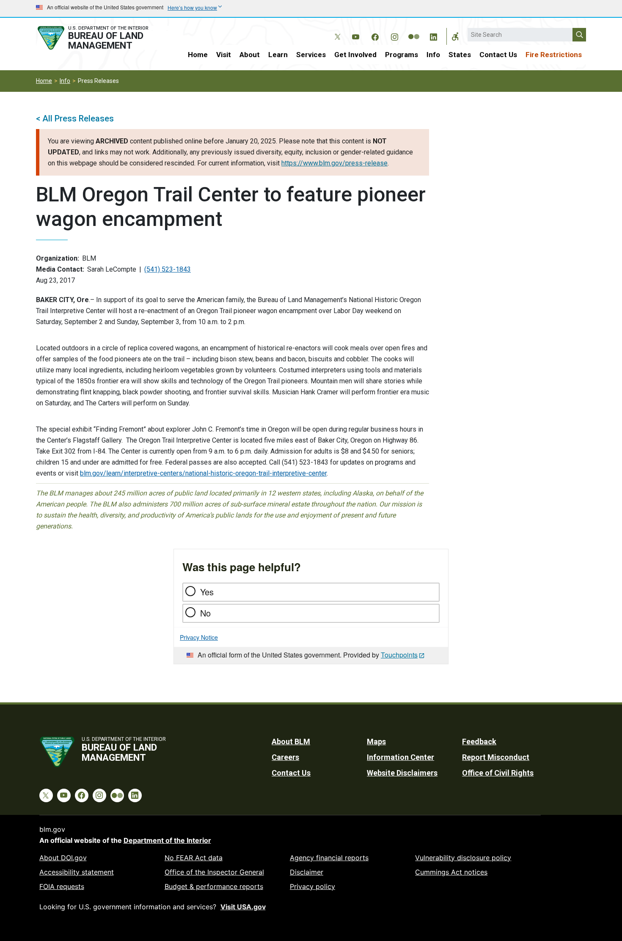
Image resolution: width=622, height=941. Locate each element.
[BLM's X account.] (336, 30)
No (205, 613)
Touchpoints (399, 655)
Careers (285, 757)
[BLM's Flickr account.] (414, 30)
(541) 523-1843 (167, 269)
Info (433, 54)
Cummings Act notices (451, 872)
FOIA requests (61, 886)
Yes (207, 592)
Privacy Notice (199, 637)
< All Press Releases (75, 118)
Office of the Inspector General (214, 872)
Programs (401, 54)
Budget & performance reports (214, 886)
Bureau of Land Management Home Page (102, 38)
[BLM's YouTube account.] (355, 35)
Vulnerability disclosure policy (463, 857)
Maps (376, 741)
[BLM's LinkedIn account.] (433, 35)
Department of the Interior (167, 840)
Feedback (479, 741)
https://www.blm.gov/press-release (334, 163)
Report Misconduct (495, 757)
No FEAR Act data (194, 857)
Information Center (400, 757)
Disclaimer (306, 872)
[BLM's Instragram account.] (394, 35)
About (249, 54)
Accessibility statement (76, 872)
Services (311, 54)
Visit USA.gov (243, 906)
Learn (278, 54)
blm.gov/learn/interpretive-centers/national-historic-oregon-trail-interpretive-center (203, 473)
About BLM (291, 741)
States (460, 54)
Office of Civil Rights (498, 772)
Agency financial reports (329, 857)
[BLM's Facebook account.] (375, 35)
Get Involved (355, 54)
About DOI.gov (63, 857)
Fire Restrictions (554, 54)
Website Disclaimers (402, 772)
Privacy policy (312, 886)
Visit (223, 54)
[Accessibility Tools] (455, 36)
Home (198, 54)
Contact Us (498, 54)
